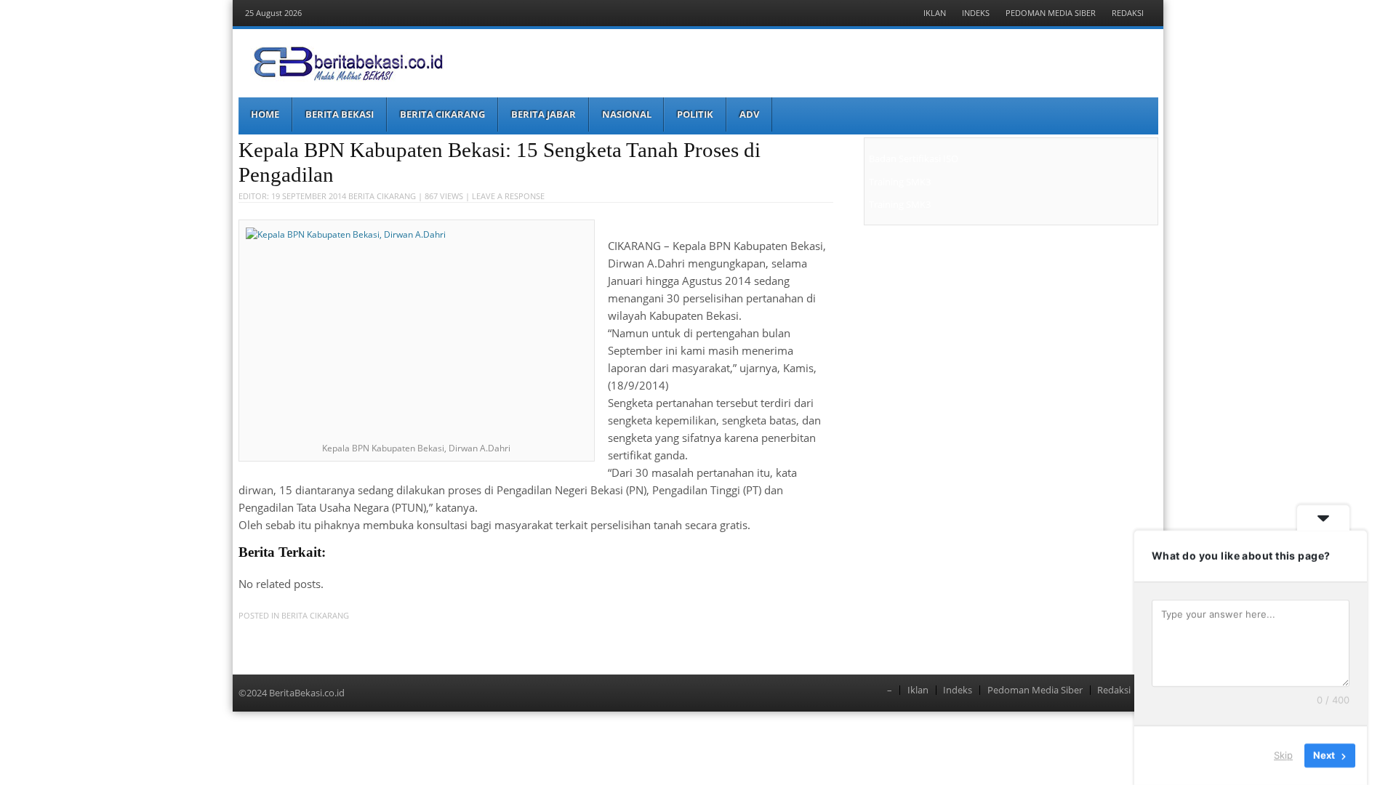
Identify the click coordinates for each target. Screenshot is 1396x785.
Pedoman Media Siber (1051, 13)
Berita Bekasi (339, 114)
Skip (1283, 755)
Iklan (934, 13)
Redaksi (1128, 13)
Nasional (626, 114)
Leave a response (508, 195)
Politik (695, 114)
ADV (749, 114)
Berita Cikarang (442, 114)
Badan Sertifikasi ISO (913, 158)
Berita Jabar (543, 114)
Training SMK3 (900, 181)
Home (265, 114)
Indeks (976, 13)
